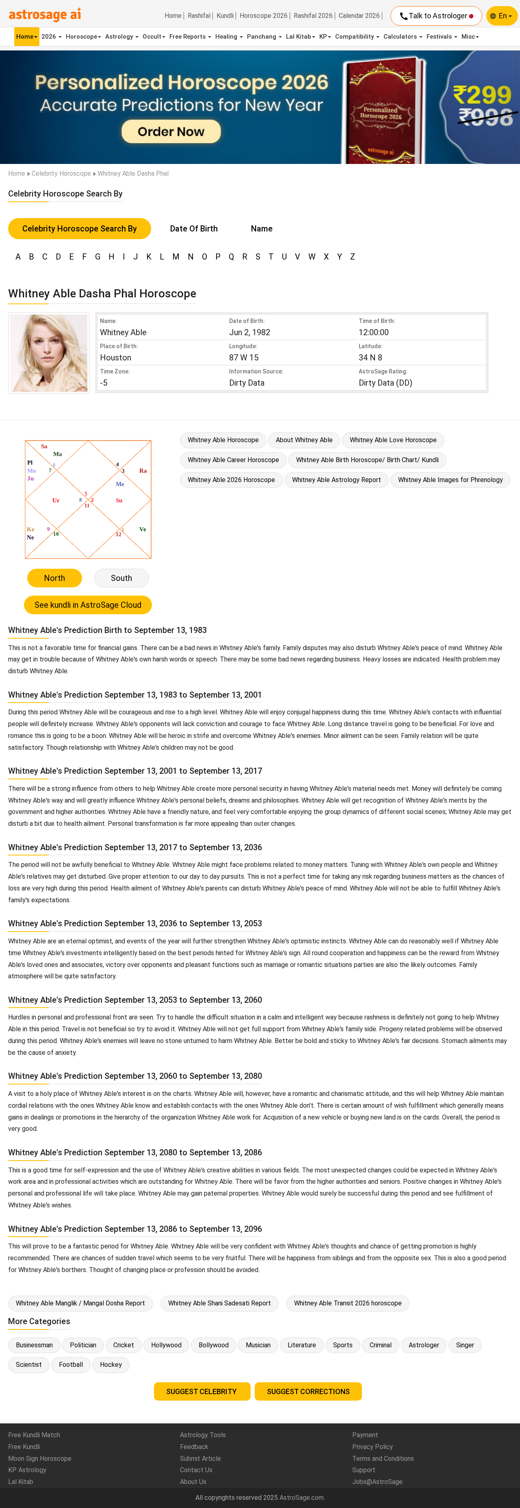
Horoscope (81, 36)
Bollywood (214, 1345)
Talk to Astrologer (434, 16)
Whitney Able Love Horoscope (393, 440)
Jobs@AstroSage (377, 1482)
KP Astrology (27, 1470)
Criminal (381, 1345)
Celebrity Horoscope (61, 173)
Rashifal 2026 (313, 16)
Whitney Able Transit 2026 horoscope (348, 1303)
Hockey (111, 1364)
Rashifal (199, 16)
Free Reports (188, 36)
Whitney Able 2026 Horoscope (231, 480)
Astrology (119, 36)
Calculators (401, 36)
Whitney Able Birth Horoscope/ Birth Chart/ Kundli (367, 460)
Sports (343, 1345)
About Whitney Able (304, 440)
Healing (227, 36)
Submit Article (200, 1458)
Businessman (34, 1345)
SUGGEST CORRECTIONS (308, 1391)
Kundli (225, 16)
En (504, 15)
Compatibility (355, 36)
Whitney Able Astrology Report (336, 480)
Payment (365, 1435)
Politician (83, 1345)
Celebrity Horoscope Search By (79, 229)
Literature (302, 1345)
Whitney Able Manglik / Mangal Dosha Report (80, 1303)
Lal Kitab (298, 36)
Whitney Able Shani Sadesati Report (219, 1303)
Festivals (440, 36)
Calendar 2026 (359, 16)
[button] (39, 107)
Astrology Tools (203, 1435)
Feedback (194, 1447)
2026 (49, 36)
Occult (152, 36)
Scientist (29, 1364)
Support (363, 1470)
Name (262, 229)
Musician (258, 1345)
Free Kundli (24, 1447)
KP (323, 36)
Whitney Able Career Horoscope (233, 460)
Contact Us (196, 1470)
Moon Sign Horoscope (40, 1458)
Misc (468, 36)
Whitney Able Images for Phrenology (450, 480)
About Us (193, 1482)
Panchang (262, 36)
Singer (465, 1345)
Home (173, 16)
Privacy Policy (372, 1447)
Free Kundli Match (34, 1435)
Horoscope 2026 (264, 16)
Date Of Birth (194, 229)
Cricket (123, 1345)
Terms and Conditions (383, 1458)
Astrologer (424, 1345)
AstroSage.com (302, 1497)
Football (71, 1364)
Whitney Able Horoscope (223, 440)
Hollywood (166, 1345)
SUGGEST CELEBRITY (202, 1391)
